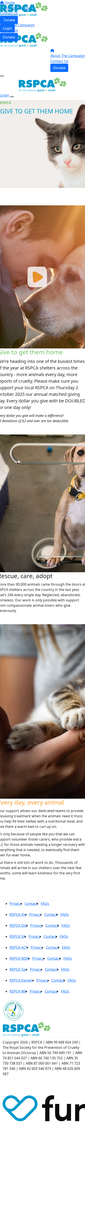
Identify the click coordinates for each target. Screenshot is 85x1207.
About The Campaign (17, 25)
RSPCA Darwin (21, 980)
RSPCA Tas (18, 969)
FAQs (45, 903)
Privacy (15, 903)
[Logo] (24, 9)
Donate (9, 37)
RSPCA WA (18, 991)
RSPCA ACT (18, 947)
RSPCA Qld (18, 925)
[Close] (12, 96)
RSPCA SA (17, 936)
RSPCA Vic (18, 914)
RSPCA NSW (19, 958)
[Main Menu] (1, 76)
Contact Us (9, 30)
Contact (31, 903)
